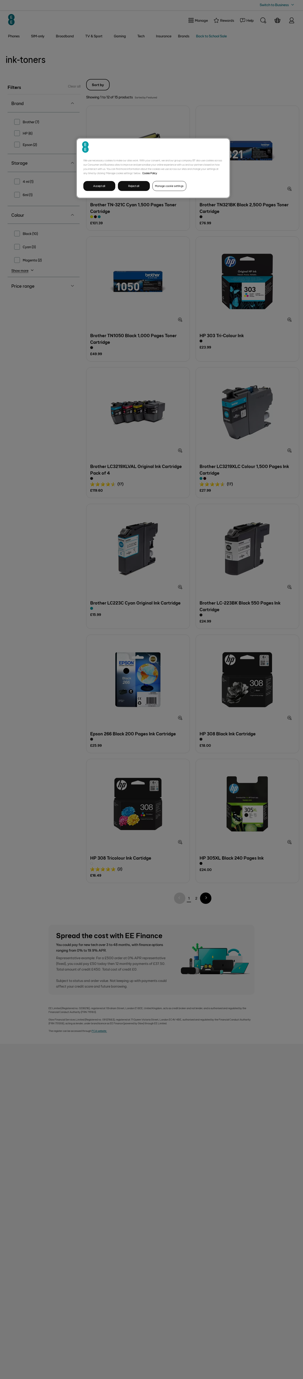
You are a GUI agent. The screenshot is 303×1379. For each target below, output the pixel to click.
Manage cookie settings (169, 185)
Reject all (133, 185)
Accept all (99, 185)
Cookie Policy (149, 173)
